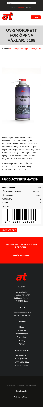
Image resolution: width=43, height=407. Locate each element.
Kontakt (22, 344)
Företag (22, 340)
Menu (37, 17)
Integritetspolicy (21, 391)
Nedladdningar (22, 334)
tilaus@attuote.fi (22, 359)
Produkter (22, 330)
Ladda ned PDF (8, 230)
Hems (21, 327)
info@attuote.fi (22, 355)
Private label (22, 337)
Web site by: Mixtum (21, 397)
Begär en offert (21, 255)
